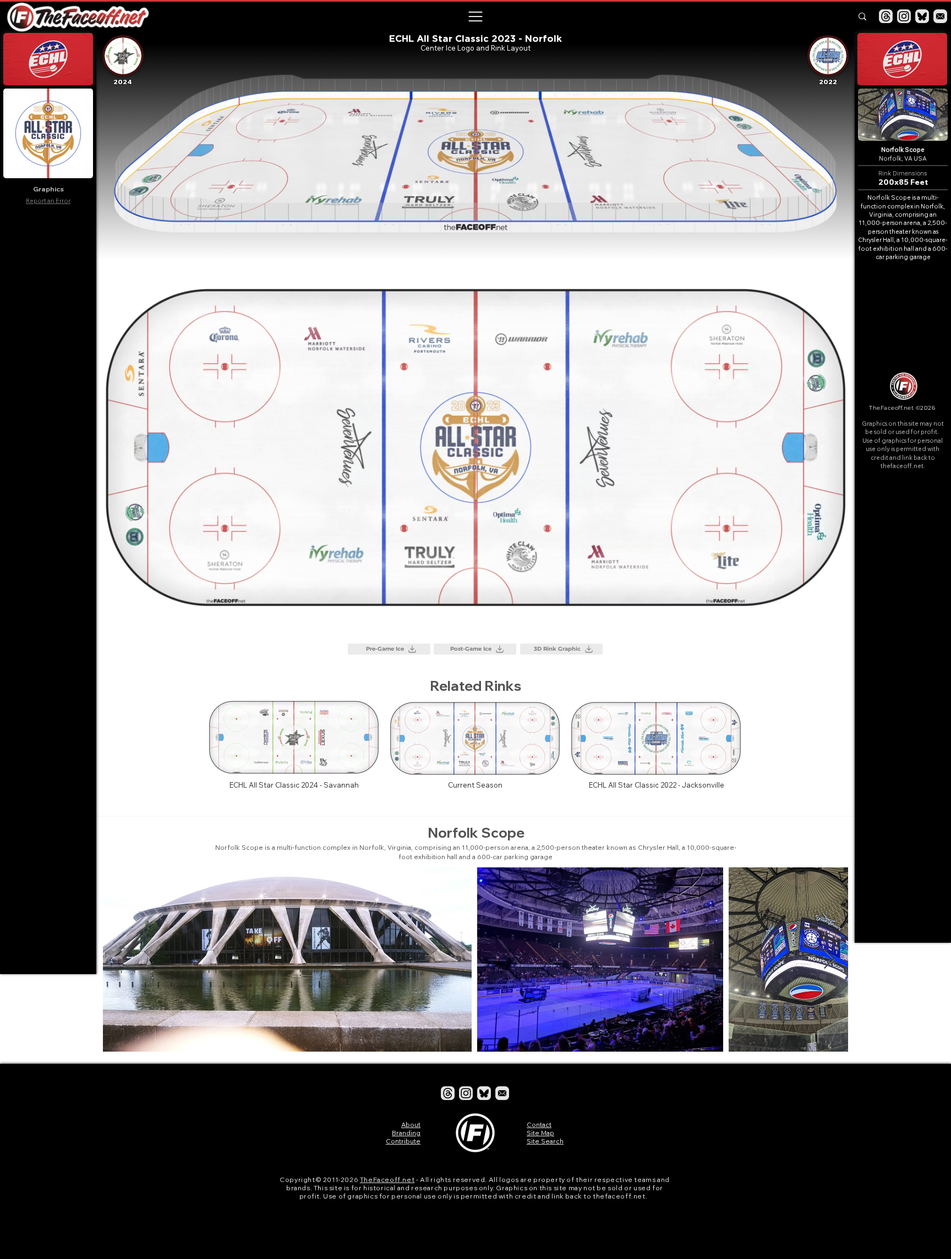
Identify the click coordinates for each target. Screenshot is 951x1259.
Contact (539, 1124)
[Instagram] (904, 16)
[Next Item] (829, 959)
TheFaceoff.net (387, 1179)
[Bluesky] (922, 16)
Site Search (545, 1141)
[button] (475, 16)
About (410, 1124)
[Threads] (886, 16)
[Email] (940, 16)
